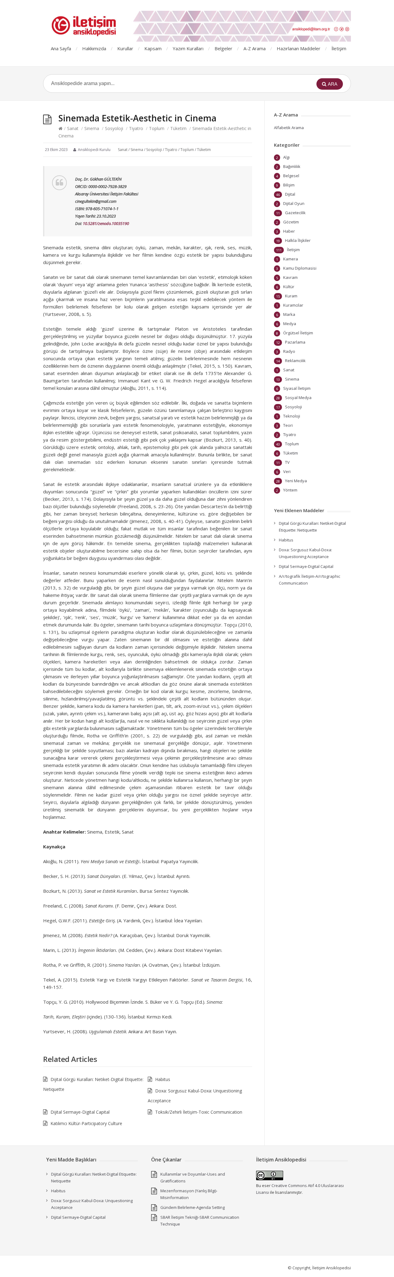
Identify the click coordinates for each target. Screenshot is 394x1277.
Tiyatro (136, 128)
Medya (289, 323)
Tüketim (178, 128)
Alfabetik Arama (289, 127)
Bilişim (289, 185)
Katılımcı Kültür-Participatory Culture (86, 1123)
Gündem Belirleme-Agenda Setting (192, 1207)
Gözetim (291, 222)
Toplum (156, 128)
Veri (287, 471)
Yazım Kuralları (188, 48)
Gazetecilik (295, 212)
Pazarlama (295, 342)
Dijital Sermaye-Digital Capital (80, 1112)
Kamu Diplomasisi (299, 268)
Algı (286, 157)
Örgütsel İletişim (298, 333)
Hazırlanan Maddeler (298, 48)
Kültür (288, 286)
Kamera (290, 259)
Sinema (91, 128)
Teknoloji (291, 416)
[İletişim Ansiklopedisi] (197, 26)
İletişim (339, 48)
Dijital (290, 194)
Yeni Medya (296, 480)
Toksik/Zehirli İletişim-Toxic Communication (198, 1112)
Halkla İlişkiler (298, 240)
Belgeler (223, 48)
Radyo (289, 351)
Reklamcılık (295, 360)
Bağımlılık (291, 166)
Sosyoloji (114, 128)
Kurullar (125, 48)
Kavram (290, 277)
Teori (288, 425)
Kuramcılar (293, 305)
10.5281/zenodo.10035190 (106, 223)
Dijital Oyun (293, 203)
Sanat (72, 128)
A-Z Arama (254, 48)
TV (287, 462)
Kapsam (153, 48)
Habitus (162, 1079)
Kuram (291, 296)
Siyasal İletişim (297, 388)
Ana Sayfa (61, 48)
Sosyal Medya (298, 397)
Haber (289, 231)
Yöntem (290, 490)
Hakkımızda (94, 48)
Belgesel (291, 175)
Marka (289, 314)
